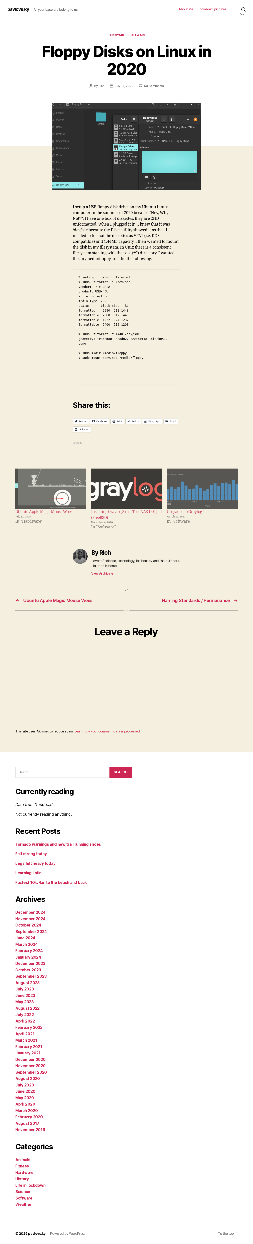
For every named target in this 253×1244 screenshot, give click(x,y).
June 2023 (25, 995)
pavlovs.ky (18, 9)
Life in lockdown (30, 1185)
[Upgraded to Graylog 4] (202, 489)
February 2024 (29, 950)
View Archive (102, 573)
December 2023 (30, 963)
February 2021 (28, 1046)
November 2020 (30, 1065)
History (22, 1179)
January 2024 (28, 957)
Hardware (116, 35)
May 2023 (24, 1002)
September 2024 (31, 931)
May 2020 (24, 1098)
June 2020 (25, 1091)
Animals (22, 1159)
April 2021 (24, 1034)
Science (22, 1191)
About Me (186, 9)
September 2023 (31, 976)
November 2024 (30, 919)
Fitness (22, 1166)
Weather (23, 1204)
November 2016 (30, 1129)
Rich (101, 86)
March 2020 (26, 1110)
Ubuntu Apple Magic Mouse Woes (43, 511)
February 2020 (29, 1117)
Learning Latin (28, 873)
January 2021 (28, 1053)
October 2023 (28, 970)
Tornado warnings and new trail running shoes (58, 844)
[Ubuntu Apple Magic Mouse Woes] (50, 489)
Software (137, 35)
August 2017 (27, 1123)
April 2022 (25, 1021)
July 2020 (24, 1085)
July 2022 (24, 1014)
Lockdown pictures (212, 9)
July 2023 (24, 989)
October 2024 (28, 925)
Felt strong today (31, 853)
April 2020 (25, 1104)
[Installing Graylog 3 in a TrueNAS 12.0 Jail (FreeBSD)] (126, 489)
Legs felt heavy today (35, 863)
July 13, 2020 (124, 86)
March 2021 (26, 1040)
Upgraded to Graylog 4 (186, 511)
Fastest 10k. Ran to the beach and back (51, 882)
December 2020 (30, 1059)
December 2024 (30, 912)
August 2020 (27, 1078)
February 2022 (29, 1027)
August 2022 (27, 1008)
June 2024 (25, 938)
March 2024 (26, 944)
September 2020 (31, 1072)
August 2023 (27, 982)
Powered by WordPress (67, 1233)
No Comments (154, 86)
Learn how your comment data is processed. (107, 731)
